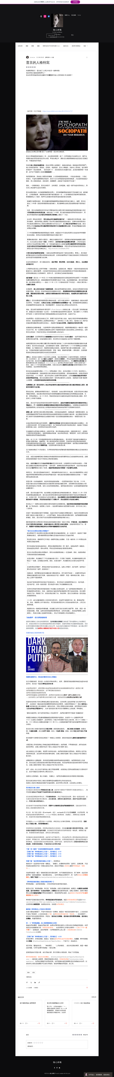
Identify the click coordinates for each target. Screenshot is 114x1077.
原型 (33, 972)
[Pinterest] (57, 1068)
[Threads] (41, 16)
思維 (28, 972)
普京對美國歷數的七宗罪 (55, 1003)
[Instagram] (45, 16)
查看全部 (94, 997)
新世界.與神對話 (76, 46)
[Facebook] (54, 1068)
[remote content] (57, 93)
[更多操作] (87, 57)
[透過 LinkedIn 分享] (35, 982)
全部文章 (20, 46)
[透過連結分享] (39, 982)
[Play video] (57, 654)
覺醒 (27, 46)
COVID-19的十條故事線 (82, 1003)
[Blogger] (59, 1068)
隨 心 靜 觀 (57, 30)
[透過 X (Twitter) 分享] (31, 982)
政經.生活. (66, 46)
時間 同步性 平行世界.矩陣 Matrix (51, 46)
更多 (85, 46)
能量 (38, 46)
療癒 (32, 46)
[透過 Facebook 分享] (27, 982)
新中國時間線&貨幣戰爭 (28, 1003)
